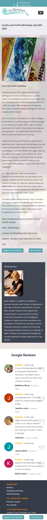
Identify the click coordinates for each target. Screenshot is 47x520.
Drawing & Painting (15, 491)
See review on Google (31, 438)
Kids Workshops (13, 494)
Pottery (10, 487)
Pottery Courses (13, 502)
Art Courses (11, 505)
